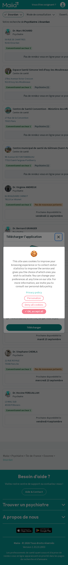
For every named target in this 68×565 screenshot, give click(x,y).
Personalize (34, 298)
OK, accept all (35, 311)
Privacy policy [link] (34, 292)
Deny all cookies (34, 305)
